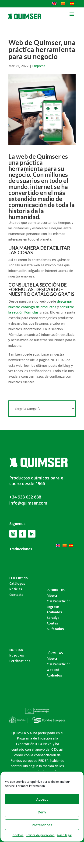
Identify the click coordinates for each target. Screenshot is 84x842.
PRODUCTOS (56, 590)
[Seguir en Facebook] (22, 534)
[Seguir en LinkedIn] (31, 534)
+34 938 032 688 (25, 497)
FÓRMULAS (55, 653)
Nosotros (16, 655)
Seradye (53, 618)
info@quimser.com (28, 503)
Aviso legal (64, 835)
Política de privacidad (40, 835)
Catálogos (17, 584)
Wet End (53, 670)
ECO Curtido (18, 578)
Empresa (39, 66)
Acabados (54, 612)
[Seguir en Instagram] (13, 534)
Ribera (52, 596)
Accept (42, 799)
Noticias (15, 589)
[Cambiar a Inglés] (54, 3)
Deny (42, 812)
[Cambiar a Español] (72, 3)
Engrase (53, 607)
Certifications (19, 661)
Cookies (18, 835)
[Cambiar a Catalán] (63, 3)
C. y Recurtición (58, 601)
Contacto (16, 595)
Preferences (42, 824)
